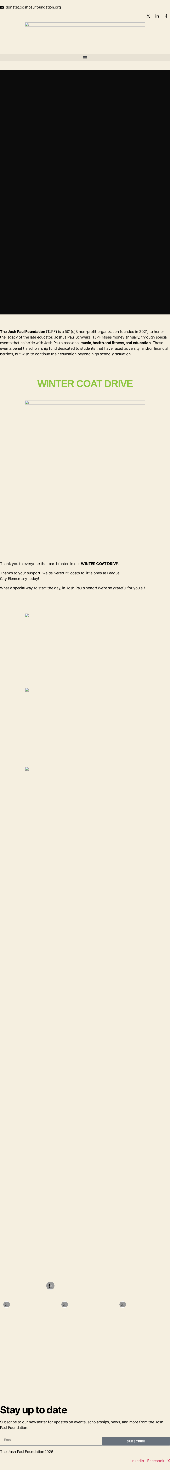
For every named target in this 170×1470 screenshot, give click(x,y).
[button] (85, 57)
